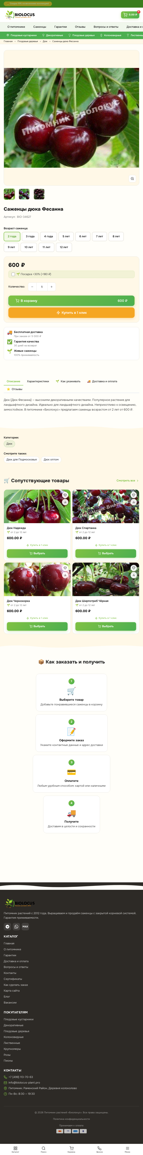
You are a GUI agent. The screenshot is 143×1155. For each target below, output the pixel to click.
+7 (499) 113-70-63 (21, 1077)
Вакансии (10, 1002)
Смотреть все (126, 480)
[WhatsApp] (16, 926)
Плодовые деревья (28, 41)
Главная (8, 41)
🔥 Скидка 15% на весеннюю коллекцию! (28, 3)
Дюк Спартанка (85, 528)
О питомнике (16, 27)
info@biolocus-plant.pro (24, 1082)
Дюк (45, 41)
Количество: (16, 286)
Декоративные (13, 1025)
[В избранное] (65, 495)
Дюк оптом (51, 459)
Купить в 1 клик (39, 545)
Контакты (10, 973)
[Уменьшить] (32, 287)
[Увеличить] (132, 178)
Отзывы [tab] (14, 389)
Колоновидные (14, 1037)
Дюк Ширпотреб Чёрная (91, 601)
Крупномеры (12, 1049)
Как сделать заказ (16, 985)
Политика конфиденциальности (71, 1119)
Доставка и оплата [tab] (102, 381)
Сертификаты (13, 979)
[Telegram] (7, 926)
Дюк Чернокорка (18, 601)
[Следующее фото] (132, 118)
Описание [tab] (13, 381)
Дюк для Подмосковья (22, 459)
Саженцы (39, 27)
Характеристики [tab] (38, 381)
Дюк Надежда (16, 528)
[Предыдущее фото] (11, 118)
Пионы (8, 1061)
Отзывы (80, 27)
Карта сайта (12, 991)
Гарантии (60, 27)
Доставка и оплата (16, 961)
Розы (7, 1055)
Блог (7, 996)
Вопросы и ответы (106, 27)
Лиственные (12, 1043)
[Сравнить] (65, 502)
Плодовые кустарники (19, 1019)
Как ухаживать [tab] (68, 381)
